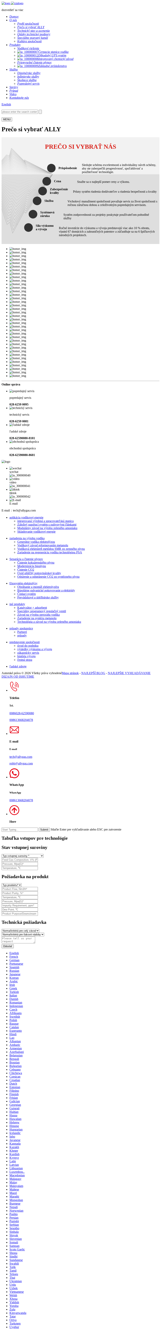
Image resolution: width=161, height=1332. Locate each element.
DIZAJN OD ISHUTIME (18, 676)
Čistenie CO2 (25, 569)
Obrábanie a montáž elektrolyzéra (38, 586)
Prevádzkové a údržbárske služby (38, 597)
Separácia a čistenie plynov (26, 559)
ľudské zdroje (18, 666)
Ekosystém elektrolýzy (23, 583)
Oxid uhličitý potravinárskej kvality (39, 573)
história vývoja (26, 656)
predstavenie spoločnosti (24, 642)
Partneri (22, 632)
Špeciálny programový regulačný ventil (41, 611)
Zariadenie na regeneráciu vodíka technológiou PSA (49, 552)
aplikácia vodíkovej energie (26, 517)
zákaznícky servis (28, 652)
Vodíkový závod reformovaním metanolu (42, 545)
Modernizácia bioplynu (31, 566)
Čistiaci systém (26, 594)
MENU (7, 119)
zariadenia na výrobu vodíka (27, 538)
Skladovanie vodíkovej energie (36, 531)
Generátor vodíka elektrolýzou (36, 541)
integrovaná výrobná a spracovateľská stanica (45, 521)
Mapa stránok (70, 673)
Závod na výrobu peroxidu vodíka (38, 614)
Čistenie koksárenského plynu (35, 562)
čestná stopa (24, 659)
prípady (22, 635)
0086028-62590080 (21, 713)
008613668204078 (21, 720)
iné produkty (17, 604)
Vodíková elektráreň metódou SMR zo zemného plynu (51, 548)
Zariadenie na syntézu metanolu (37, 618)
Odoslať (7, 946)
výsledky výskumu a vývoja (34, 649)
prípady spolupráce (21, 628)
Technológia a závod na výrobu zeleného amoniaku (49, 621)
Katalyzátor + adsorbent (32, 607)
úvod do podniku (27, 645)
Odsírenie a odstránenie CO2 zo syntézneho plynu (48, 576)
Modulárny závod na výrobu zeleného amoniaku (47, 528)
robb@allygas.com (21, 763)
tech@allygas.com (20, 756)
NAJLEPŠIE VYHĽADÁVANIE (129, 673)
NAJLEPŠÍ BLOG (93, 673)
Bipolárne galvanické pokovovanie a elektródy (46, 590)
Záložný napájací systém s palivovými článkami (46, 524)
